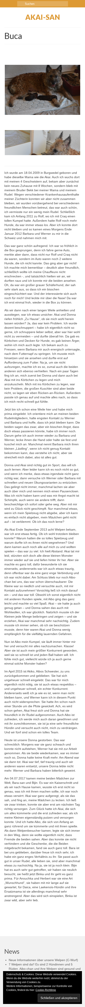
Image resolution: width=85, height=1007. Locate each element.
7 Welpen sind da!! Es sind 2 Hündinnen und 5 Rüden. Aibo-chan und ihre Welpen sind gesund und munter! (45, 969)
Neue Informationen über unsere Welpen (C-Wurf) (43, 960)
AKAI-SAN (42, 17)
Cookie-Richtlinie (46, 990)
